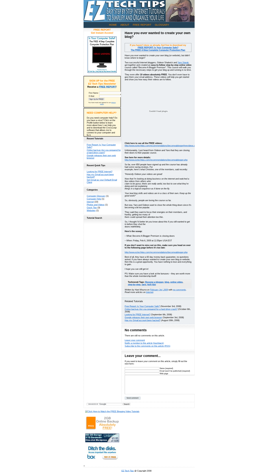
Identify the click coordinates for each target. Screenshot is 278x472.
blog (167, 282)
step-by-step (134, 284)
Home (113, 24)
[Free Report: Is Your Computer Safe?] (102, 72)
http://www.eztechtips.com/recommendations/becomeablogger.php (156, 160)
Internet (149, 292)
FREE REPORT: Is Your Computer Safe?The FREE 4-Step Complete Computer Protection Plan (158, 48)
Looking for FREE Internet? (137, 314)
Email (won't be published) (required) (174, 371)
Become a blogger (154, 282)
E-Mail (91, 96)
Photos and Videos (96, 204)
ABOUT (124, 24)
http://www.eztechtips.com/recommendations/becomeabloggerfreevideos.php (161, 145)
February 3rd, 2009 (159, 289)
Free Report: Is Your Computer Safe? (142, 306)
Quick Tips (92, 207)
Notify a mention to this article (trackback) (144, 343)
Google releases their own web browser (143, 317)
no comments (179, 289)
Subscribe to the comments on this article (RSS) (147, 346)
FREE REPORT (142, 24)
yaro (144, 284)
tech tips (151, 284)
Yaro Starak (183, 62)
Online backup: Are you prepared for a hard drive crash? (151, 309)
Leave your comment (135, 340)
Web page (163, 373)
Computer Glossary (96, 196)
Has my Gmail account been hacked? (142, 320)
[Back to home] (139, 21)
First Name (93, 93)
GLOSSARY (162, 24)
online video (176, 282)
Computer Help (94, 199)
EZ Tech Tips (127, 471)
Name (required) (166, 368)
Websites (91, 210)
